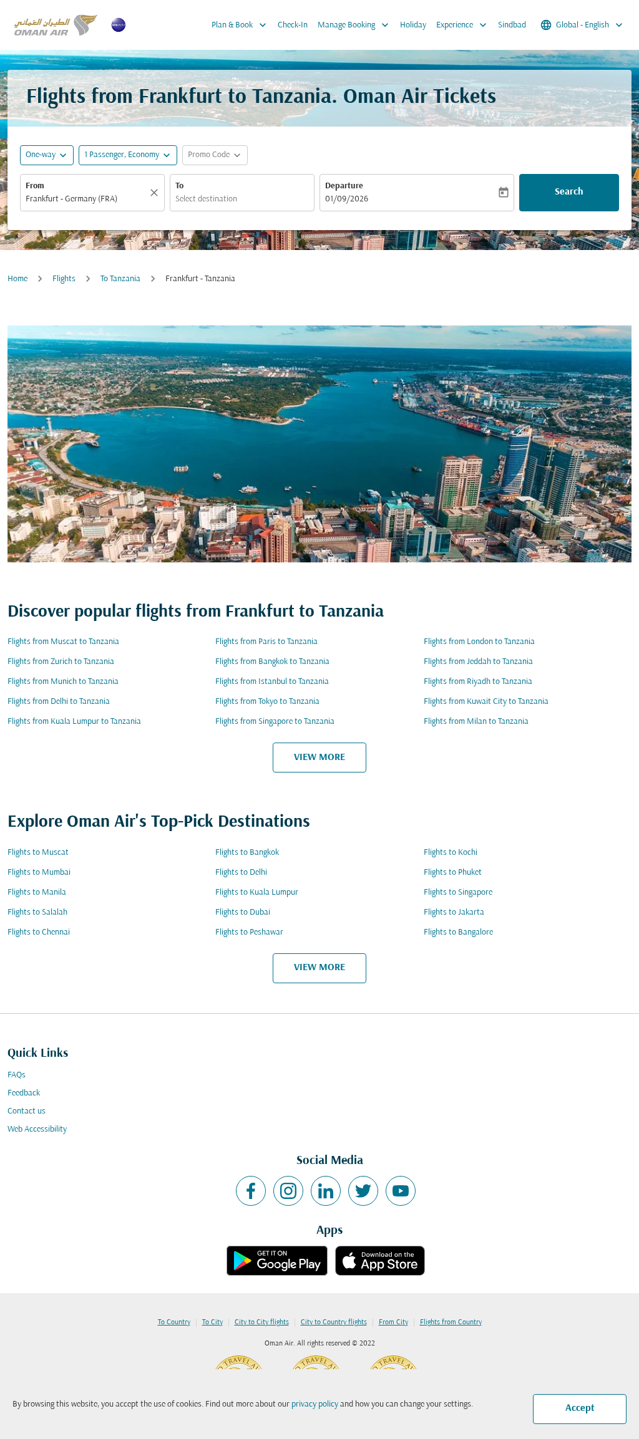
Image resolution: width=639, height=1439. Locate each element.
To (179, 186)
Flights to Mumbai (39, 872)
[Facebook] (251, 1191)
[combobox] (86, 199)
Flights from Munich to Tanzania (63, 681)
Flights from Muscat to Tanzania (63, 642)
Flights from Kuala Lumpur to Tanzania (74, 721)
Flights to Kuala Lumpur (256, 892)
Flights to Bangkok (247, 852)
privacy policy (314, 1404)
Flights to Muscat (38, 852)
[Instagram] (288, 1191)
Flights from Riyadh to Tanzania (478, 681)
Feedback (23, 1093)
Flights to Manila (36, 892)
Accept (580, 1408)
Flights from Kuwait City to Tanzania (486, 701)
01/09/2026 (346, 199)
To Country (174, 1322)
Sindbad (512, 25)
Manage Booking (354, 25)
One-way (41, 155)
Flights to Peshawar (249, 932)
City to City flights (262, 1322)
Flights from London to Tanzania (479, 642)
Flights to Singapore (458, 892)
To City (212, 1322)
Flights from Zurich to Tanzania (60, 662)
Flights (64, 279)
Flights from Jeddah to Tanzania (478, 662)
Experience (462, 25)
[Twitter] (363, 1191)
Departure (344, 186)
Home (17, 279)
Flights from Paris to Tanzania (266, 642)
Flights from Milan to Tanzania (476, 721)
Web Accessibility (37, 1129)
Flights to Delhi (241, 872)
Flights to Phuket (453, 872)
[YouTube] (401, 1191)
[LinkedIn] (326, 1191)
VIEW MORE (319, 758)
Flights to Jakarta (454, 912)
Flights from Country (451, 1322)
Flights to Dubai (242, 912)
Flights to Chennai (38, 932)
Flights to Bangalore (458, 932)
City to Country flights (334, 1322)
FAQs (16, 1075)
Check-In (293, 25)
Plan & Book (240, 25)
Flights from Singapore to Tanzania (274, 721)
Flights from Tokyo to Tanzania (267, 701)
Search (569, 192)
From (35, 186)
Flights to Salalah (37, 912)
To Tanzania (120, 279)
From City (393, 1322)
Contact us (26, 1111)
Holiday (413, 25)
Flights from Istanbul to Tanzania (272, 681)
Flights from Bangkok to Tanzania (272, 662)
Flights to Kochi (450, 852)
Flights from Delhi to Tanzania (58, 701)
